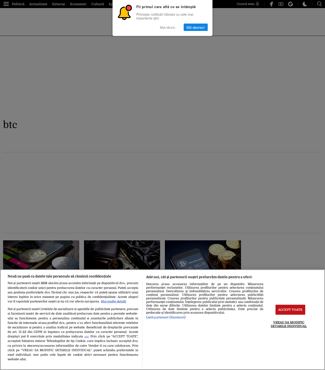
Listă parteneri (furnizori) (166, 317)
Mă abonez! (196, 27)
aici (86, 336)
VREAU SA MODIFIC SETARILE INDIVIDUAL (289, 324)
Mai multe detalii (113, 301)
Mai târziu (167, 27)
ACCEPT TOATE (290, 309)
